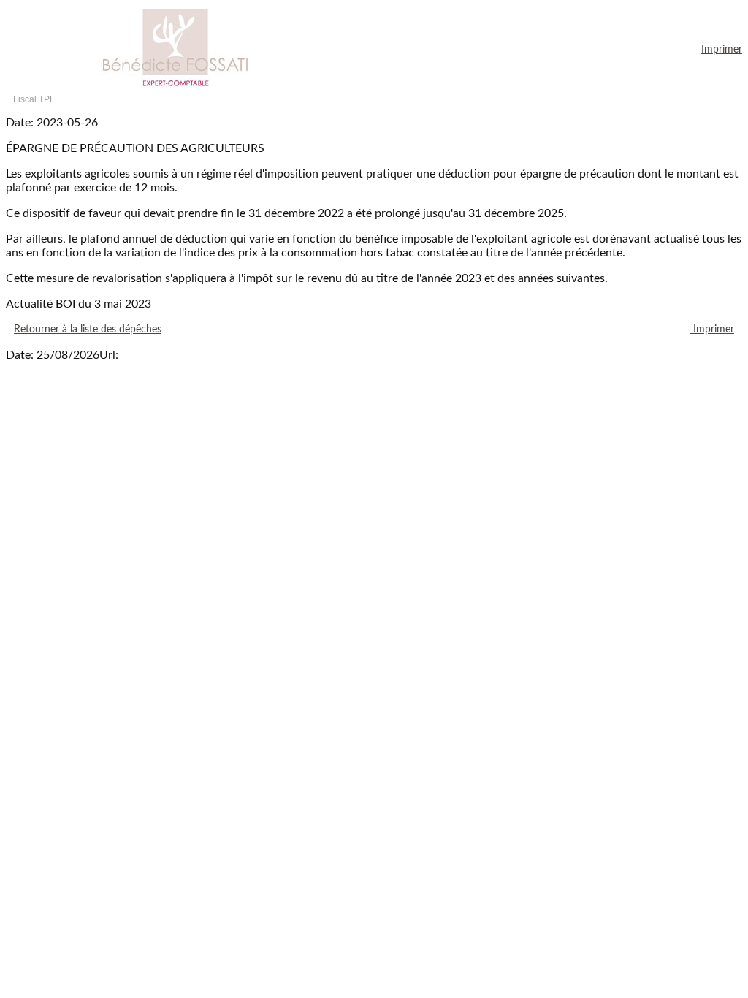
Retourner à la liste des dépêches (87, 329)
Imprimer (721, 50)
